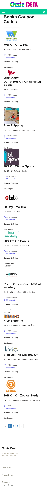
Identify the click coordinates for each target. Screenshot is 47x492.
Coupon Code (9, 263)
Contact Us (6, 468)
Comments (10, 57)
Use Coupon (8, 67)
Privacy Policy (7, 475)
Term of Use (7, 482)
